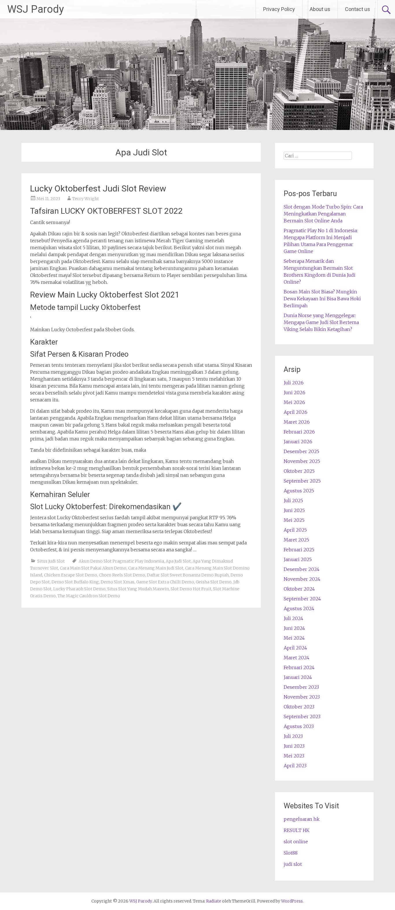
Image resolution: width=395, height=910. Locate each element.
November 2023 (302, 697)
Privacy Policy (279, 9)
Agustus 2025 (299, 491)
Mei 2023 (294, 756)
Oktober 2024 (299, 589)
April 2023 (295, 765)
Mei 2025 (294, 520)
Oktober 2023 (299, 707)
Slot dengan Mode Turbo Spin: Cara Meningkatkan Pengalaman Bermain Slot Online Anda (323, 214)
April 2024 (295, 648)
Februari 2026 (299, 432)
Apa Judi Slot (178, 561)
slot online (296, 841)
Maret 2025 (296, 540)
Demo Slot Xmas (117, 582)
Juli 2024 (293, 618)
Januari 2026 (298, 441)
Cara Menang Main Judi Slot (155, 568)
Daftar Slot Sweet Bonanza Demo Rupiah (188, 575)
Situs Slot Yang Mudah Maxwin (138, 588)
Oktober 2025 (299, 471)
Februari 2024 (299, 667)
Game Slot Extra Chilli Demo (165, 582)
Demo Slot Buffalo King (75, 582)
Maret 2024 (296, 657)
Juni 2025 (294, 510)
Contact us (357, 9)
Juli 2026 (294, 383)
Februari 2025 (299, 549)
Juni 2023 (294, 746)
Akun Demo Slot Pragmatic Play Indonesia (121, 561)
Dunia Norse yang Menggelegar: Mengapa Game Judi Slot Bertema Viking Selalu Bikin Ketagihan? (321, 322)
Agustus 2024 (299, 608)
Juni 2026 (294, 392)
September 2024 (302, 599)
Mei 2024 (294, 638)
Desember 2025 (301, 451)
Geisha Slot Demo (214, 582)
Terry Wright (85, 198)
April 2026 (295, 412)
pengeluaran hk (302, 819)
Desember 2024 (302, 569)
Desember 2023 (301, 687)
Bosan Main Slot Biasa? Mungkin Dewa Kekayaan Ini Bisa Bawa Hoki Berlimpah (322, 298)
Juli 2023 (293, 736)
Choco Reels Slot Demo (122, 575)
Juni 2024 (294, 628)
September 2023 (302, 716)
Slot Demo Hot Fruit (191, 588)
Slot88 (291, 853)
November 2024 (302, 579)
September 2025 (302, 481)
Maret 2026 (297, 422)
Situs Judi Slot (51, 561)
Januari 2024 (298, 677)
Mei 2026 (294, 402)
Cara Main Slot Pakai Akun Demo (93, 568)
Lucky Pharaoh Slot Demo (79, 588)
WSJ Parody (35, 9)
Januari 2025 (298, 559)
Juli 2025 (293, 500)
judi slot (293, 864)
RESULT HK (296, 830)
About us (320, 9)
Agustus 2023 (299, 726)
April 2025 (295, 530)
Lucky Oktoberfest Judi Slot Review (98, 188)
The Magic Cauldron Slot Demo (89, 595)
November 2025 (302, 461)
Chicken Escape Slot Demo (70, 575)
